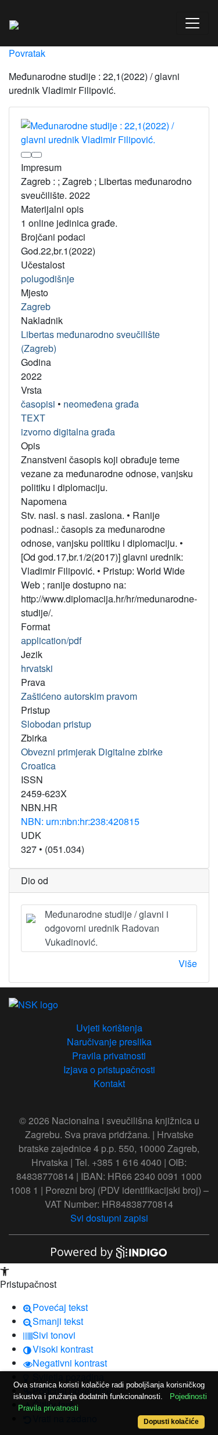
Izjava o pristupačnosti (109, 1069)
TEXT (33, 417)
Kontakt (109, 1083)
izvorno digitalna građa (68, 431)
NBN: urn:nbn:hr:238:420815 (80, 821)
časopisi (38, 403)
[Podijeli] (36, 155)
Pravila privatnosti (109, 1055)
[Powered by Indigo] (109, 1251)
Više (187, 963)
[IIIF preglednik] (26, 155)
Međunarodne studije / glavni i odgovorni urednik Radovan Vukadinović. (107, 928)
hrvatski (37, 668)
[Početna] (14, 23)
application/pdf (51, 640)
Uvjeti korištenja (109, 1027)
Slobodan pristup (56, 724)
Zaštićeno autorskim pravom (79, 696)
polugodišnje (47, 278)
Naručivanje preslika (109, 1041)
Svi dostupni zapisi (109, 1218)
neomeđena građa (101, 403)
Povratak (27, 53)
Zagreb (36, 306)
